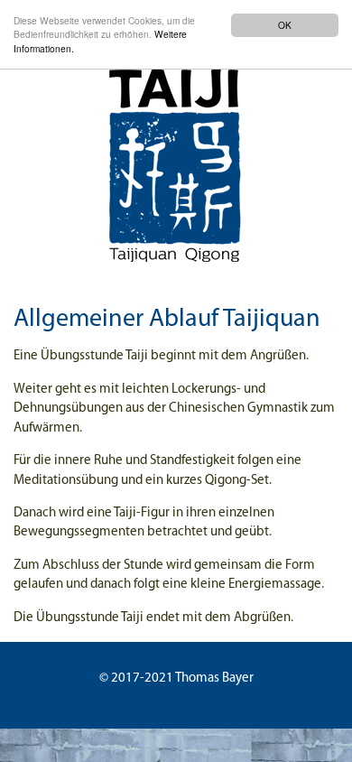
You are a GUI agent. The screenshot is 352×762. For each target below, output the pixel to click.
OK (285, 25)
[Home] (176, 159)
